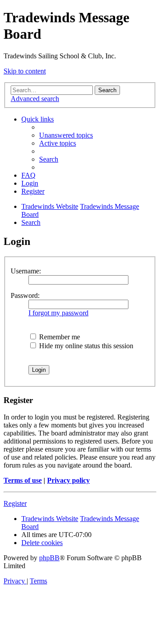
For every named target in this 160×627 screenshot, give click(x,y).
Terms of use (23, 480)
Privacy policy (68, 480)
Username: (26, 271)
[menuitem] (66, 135)
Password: (25, 295)
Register (15, 503)
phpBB (49, 558)
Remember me (58, 337)
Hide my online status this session (85, 346)
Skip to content (25, 71)
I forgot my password (58, 313)
